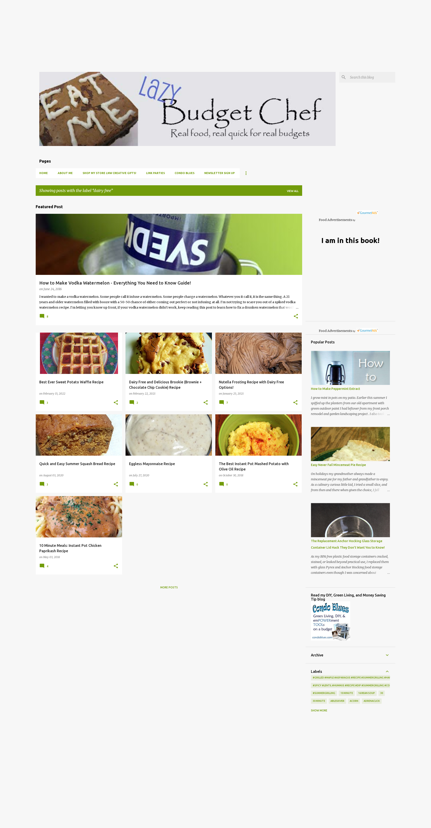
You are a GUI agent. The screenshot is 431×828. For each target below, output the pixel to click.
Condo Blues (184, 173)
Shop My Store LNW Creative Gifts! (109, 173)
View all (293, 191)
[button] (296, 317)
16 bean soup (366, 693)
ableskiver (337, 701)
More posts (169, 587)
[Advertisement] (134, 31)
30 (381, 693)
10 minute (347, 693)
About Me (65, 173)
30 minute (319, 701)
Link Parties (155, 173)
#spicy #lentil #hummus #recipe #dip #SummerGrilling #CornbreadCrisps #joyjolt (367, 685)
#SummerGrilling (324, 693)
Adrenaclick (372, 701)
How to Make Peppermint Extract (335, 389)
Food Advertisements (335, 220)
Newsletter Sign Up (219, 173)
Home (43, 173)
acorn (354, 701)
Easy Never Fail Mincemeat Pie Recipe (338, 465)
